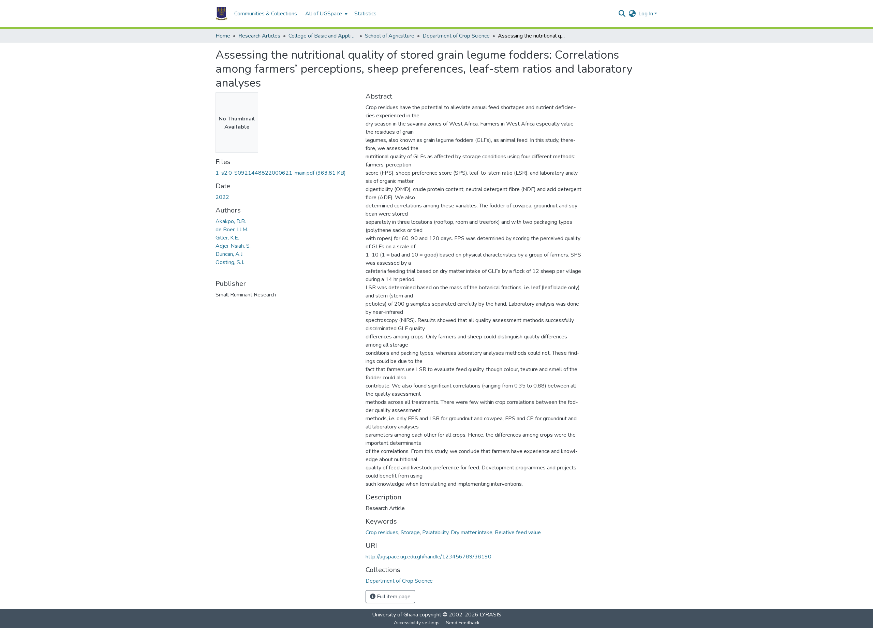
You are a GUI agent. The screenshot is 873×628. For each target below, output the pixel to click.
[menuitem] (325, 13)
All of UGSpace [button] (323, 13)
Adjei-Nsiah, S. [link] (233, 246)
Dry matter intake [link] (471, 532)
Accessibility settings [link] (417, 622)
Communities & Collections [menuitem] (265, 13)
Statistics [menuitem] (365, 13)
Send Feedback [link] (462, 622)
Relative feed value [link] (518, 532)
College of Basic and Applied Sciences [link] (322, 36)
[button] (221, 13)
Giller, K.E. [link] (227, 238)
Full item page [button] (393, 596)
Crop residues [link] (382, 532)
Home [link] (223, 36)
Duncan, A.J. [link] (229, 254)
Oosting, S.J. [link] (230, 262)
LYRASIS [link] (490, 614)
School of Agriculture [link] (389, 36)
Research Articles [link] (259, 36)
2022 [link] (222, 197)
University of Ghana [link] (395, 614)
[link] (286, 173)
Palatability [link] (435, 532)
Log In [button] (646, 13)
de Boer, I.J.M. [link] (232, 229)
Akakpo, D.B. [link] (231, 221)
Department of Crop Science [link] (456, 36)
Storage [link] (410, 532)
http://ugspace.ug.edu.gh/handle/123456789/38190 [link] (428, 556)
